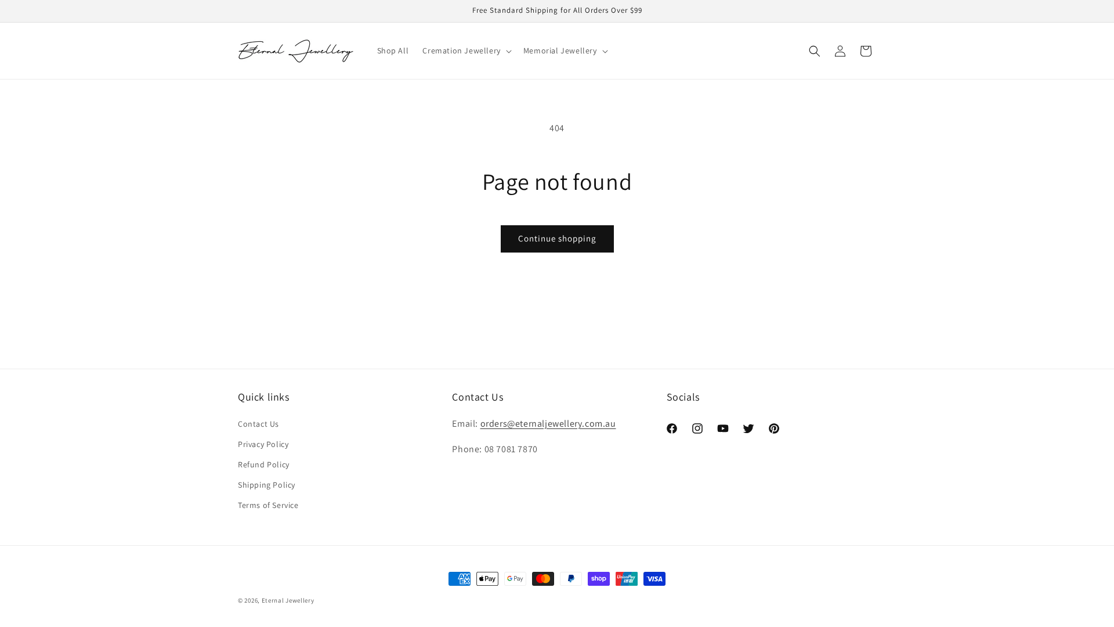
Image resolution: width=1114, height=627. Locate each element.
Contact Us (258, 424)
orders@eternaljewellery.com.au (548, 423)
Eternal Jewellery (288, 600)
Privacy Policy (263, 444)
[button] (465, 50)
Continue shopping (557, 238)
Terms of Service (268, 505)
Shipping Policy (266, 485)
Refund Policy (264, 464)
